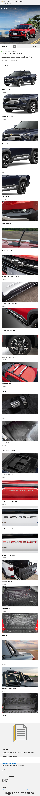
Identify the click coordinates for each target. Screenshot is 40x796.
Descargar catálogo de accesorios (10, 756)
